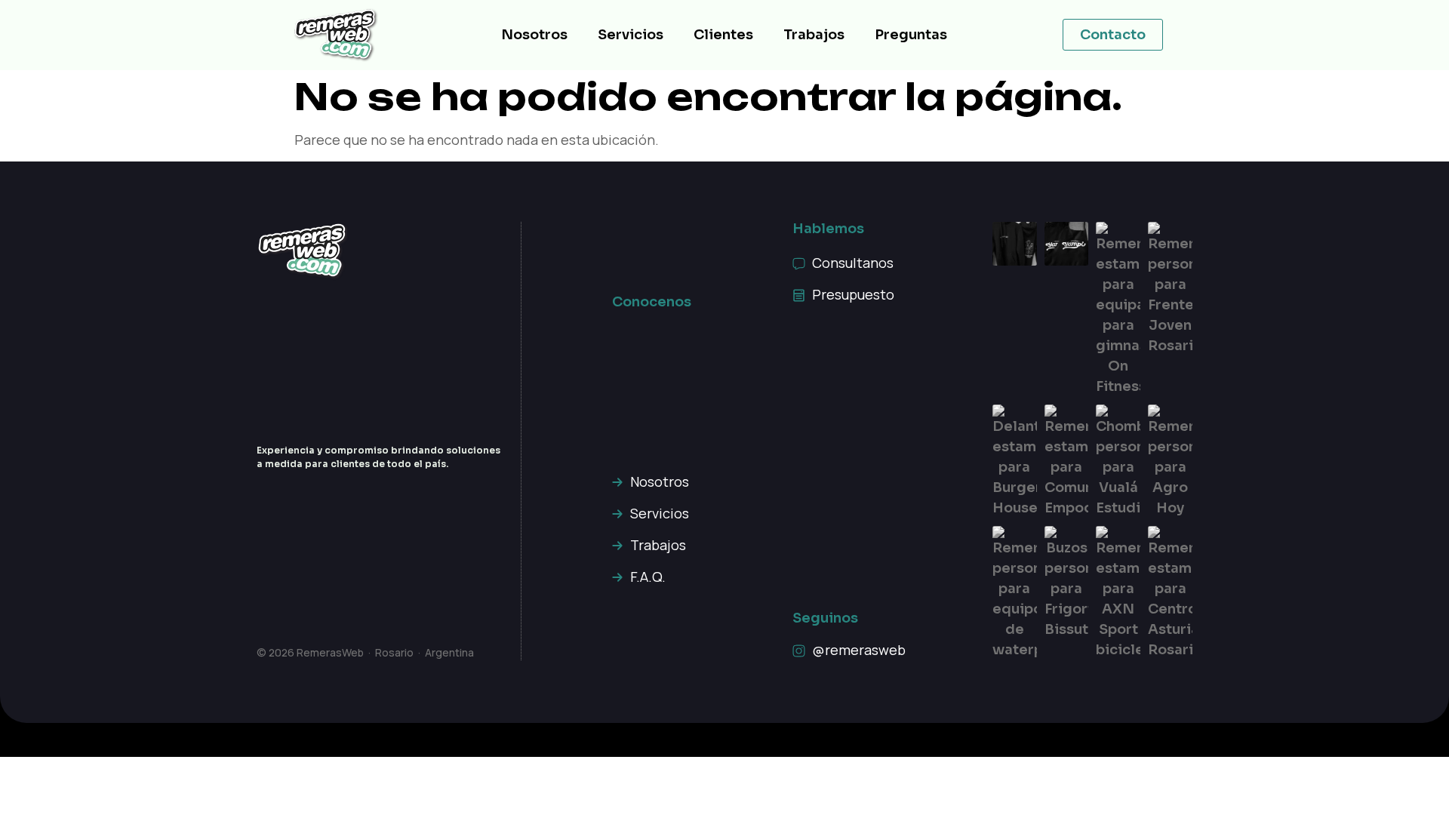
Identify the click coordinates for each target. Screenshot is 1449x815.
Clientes (723, 34)
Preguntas (911, 34)
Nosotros (534, 34)
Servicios (630, 34)
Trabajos (813, 34)
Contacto (1113, 34)
